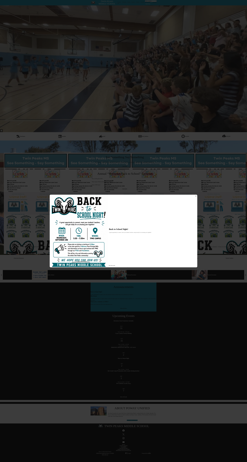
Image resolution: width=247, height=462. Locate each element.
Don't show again (112, 265)
